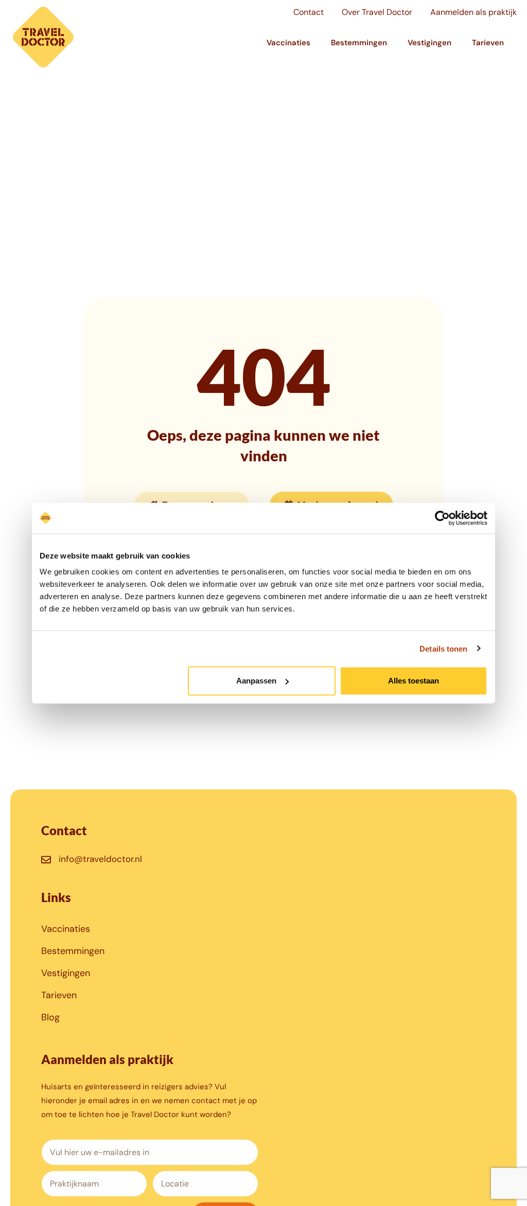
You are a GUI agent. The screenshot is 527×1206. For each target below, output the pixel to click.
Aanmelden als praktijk (473, 12)
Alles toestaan (413, 680)
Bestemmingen (359, 43)
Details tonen (443, 648)
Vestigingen (429, 43)
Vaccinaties (288, 43)
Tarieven (488, 43)
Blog (50, 1017)
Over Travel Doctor (377, 12)
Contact (308, 12)
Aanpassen (256, 680)
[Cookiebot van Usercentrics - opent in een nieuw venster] (442, 518)
